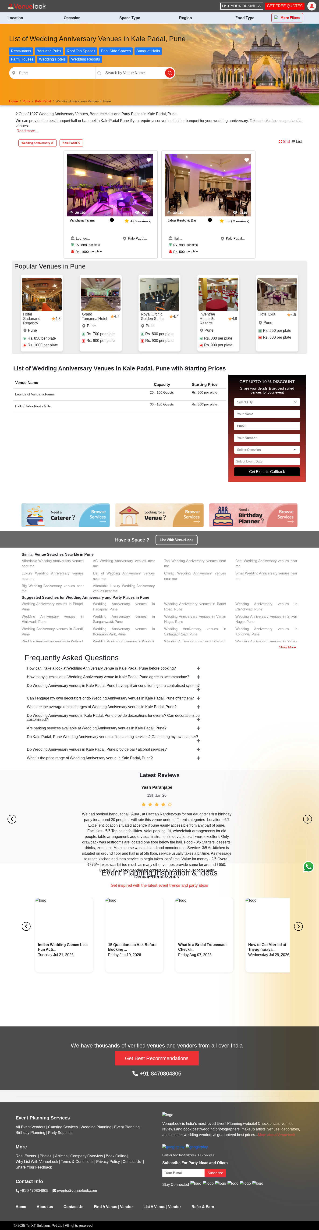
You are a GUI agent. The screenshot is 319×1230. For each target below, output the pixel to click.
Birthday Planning (30, 1133)
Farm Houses (22, 59)
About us (45, 1207)
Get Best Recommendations (156, 1058)
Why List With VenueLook (37, 1162)
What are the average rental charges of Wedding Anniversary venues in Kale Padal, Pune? (102, 707)
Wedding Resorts (85, 59)
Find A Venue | (106, 1207)
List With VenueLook (176, 540)
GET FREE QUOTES (285, 6)
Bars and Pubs (49, 51)
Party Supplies (60, 1133)
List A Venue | (155, 1207)
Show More (287, 647)
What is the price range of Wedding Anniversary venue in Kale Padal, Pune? (90, 758)
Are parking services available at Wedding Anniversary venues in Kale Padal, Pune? (97, 728)
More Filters (290, 18)
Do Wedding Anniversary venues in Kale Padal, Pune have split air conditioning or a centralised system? (113, 686)
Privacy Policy (108, 1162)
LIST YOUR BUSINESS (241, 6)
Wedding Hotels (52, 59)
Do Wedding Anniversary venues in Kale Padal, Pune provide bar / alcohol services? (97, 749)
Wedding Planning (96, 1127)
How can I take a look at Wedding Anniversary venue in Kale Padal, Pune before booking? (101, 668)
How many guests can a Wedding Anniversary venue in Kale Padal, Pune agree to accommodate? (108, 677)
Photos (46, 1156)
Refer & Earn (202, 1207)
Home (21, 1207)
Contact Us (132, 1162)
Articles (61, 1156)
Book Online (116, 1156)
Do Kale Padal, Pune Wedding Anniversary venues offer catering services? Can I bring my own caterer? (112, 737)
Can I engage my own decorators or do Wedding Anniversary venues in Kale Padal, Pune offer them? (110, 698)
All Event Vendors (30, 1127)
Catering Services (63, 1127)
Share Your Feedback (34, 1167)
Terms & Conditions (77, 1162)
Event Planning (127, 1127)
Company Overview (86, 1156)
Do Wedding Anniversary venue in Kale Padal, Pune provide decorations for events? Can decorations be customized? (113, 717)
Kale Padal (70, 143)
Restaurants (21, 51)
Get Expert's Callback (267, 472)
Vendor (126, 1207)
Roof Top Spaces (81, 51)
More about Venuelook (276, 1135)
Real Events (26, 1156)
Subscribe (215, 1173)
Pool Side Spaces (116, 51)
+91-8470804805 (159, 1073)
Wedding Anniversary (35, 143)
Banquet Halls (148, 51)
